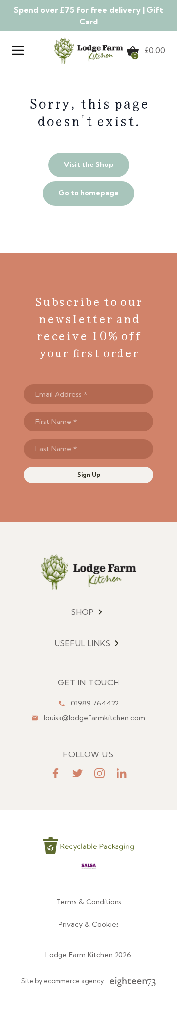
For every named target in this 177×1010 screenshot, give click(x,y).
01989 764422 (94, 703)
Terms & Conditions (88, 901)
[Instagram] (99, 773)
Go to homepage (88, 192)
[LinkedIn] (122, 773)
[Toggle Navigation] (18, 50)
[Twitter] (77, 773)
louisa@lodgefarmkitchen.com (94, 717)
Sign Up (88, 474)
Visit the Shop (89, 164)
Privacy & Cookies (89, 924)
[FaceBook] (55, 773)
